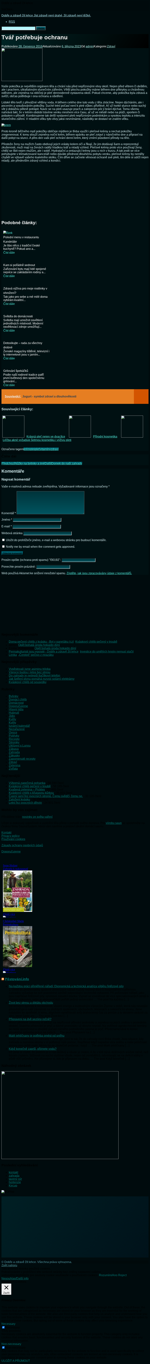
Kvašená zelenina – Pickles (27, 789)
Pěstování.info (17, 979)
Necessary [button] (8, 1323)
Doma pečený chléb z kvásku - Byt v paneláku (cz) (41, 641)
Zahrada (14, 752)
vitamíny (45, 449)
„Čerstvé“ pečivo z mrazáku (36, 654)
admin (90, 46)
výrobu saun (114, 823)
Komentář (8, 513)
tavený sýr (15, 1178)
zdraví (55, 449)
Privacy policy (10, 835)
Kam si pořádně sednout (19, 265)
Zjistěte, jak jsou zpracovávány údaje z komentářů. (99, 573)
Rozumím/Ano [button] (108, 1275)
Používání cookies (13, 839)
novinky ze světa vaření (37, 816)
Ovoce (13, 732)
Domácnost (16, 702)
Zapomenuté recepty (22, 758)
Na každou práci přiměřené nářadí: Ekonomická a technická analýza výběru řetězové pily (66, 986)
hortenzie (15, 1182)
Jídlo (12, 715)
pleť (37, 449)
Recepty (14, 739)
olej (32, 449)
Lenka (13, 654)
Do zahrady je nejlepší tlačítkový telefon (34, 675)
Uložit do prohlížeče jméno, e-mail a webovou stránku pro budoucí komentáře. (56, 540)
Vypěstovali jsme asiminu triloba (29, 668)
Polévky (14, 735)
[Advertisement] (75, 190)
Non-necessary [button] (11, 1344)
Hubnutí (14, 712)
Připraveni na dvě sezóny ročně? (30, 1019)
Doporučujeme (18, 706)
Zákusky (14, 755)
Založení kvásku (19, 799)
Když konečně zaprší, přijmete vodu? (33, 1048)
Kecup (13, 1185)
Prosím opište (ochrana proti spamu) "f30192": (31, 559)
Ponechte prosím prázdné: (18, 566)
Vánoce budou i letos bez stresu (29, 672)
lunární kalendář (19, 725)
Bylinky (13, 696)
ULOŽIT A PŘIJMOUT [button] (15, 1360)
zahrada (14, 1175)
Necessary (13, 1327)
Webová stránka (11, 533)
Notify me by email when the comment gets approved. (40, 546)
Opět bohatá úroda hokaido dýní (39, 645)
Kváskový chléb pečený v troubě (96, 641)
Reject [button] (122, 1275)
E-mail (6, 526)
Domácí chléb (18, 699)
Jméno (6, 519)
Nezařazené (17, 729)
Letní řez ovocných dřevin (25, 802)
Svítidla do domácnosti (18, 316)
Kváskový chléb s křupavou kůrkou (31, 792)
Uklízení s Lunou (20, 745)
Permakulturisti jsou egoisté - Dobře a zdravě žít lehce (43, 651)
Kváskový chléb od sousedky (27, 682)
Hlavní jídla (16, 709)
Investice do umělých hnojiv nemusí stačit (107, 651)
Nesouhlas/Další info (15, 1278)
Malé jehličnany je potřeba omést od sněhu (36, 1035)
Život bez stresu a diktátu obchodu (31, 1002)
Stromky (14, 742)
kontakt (13, 1172)
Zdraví (111, 46)
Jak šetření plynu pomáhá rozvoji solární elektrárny (41, 678)
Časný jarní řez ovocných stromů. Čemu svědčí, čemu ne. (46, 796)
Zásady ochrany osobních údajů (22, 845)
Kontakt (6, 832)
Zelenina (14, 765)
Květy (12, 719)
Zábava (14, 748)
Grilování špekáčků (15, 370)
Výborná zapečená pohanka (27, 782)
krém (27, 449)
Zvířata (13, 768)
